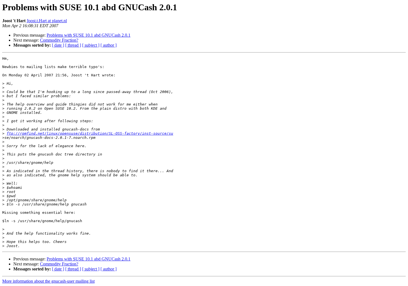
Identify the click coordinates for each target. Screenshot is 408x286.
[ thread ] (73, 45)
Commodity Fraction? (59, 40)
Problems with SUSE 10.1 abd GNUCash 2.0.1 (88, 35)
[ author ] (108, 45)
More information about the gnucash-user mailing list (48, 281)
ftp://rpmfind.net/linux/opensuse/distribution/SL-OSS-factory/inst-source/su (90, 133)
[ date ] (58, 45)
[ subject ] (90, 45)
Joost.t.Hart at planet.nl (47, 20)
